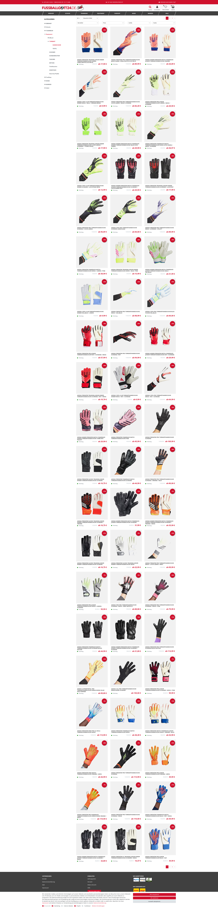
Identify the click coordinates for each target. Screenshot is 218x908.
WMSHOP (51, 13)
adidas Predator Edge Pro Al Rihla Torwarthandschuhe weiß (88, 731)
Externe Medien (68, 906)
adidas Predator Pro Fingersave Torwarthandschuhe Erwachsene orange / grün (91, 816)
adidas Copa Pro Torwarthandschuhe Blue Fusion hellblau (159, 312)
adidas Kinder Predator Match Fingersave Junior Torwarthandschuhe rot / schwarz (159, 354)
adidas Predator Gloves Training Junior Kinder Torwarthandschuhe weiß (124, 563)
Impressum (45, 888)
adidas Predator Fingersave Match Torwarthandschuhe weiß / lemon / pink (91, 270)
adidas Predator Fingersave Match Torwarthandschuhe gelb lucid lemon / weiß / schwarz (159, 145)
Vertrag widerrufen (94, 891)
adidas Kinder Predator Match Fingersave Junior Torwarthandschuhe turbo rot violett (91, 439)
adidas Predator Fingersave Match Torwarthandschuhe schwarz (122, 480)
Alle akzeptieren (154, 894)
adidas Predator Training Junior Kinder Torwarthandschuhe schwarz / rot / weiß (91, 396)
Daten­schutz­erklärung (99, 903)
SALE (167, 13)
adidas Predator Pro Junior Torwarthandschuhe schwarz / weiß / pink (160, 689)
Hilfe (89, 888)
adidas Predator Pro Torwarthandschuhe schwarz (159, 438)
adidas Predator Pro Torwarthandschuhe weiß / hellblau (125, 312)
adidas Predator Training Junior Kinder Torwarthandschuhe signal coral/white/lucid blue (90, 61)
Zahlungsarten (92, 879)
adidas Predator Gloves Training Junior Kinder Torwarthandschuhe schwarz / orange (90, 522)
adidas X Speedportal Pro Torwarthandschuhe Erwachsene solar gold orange (90, 690)
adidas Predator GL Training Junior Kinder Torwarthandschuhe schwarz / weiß (125, 857)
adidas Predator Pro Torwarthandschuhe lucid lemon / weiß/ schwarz (125, 102)
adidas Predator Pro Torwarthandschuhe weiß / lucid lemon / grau (159, 563)
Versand (90, 882)
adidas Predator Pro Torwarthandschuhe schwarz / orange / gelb (159, 480)
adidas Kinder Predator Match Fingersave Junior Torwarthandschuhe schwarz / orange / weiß (159, 522)
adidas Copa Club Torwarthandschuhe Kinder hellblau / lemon (90, 312)
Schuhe (67, 13)
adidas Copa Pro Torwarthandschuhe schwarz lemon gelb (124, 228)
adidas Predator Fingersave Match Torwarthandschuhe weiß (122, 731)
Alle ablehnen (154, 898)
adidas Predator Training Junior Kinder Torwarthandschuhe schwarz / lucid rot (159, 186)
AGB (43, 885)
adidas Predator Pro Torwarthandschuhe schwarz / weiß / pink (159, 605)
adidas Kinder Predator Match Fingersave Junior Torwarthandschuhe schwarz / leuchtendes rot (125, 187)
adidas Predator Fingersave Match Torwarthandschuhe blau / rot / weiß (158, 815)
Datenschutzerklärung (48, 882)
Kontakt (44, 879)
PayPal (79, 906)
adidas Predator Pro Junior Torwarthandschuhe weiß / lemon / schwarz (89, 606)
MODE (134, 13)
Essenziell (47, 906)
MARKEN (150, 13)
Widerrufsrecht (92, 885)
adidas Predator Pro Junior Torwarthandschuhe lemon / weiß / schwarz (157, 103)
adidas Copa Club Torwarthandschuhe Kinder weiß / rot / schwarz (124, 396)
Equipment (100, 13)
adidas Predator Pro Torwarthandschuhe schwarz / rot (125, 354)
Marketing (57, 906)
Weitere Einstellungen (98, 906)
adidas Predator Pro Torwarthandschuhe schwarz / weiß (125, 815)
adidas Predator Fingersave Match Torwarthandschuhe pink (122, 438)
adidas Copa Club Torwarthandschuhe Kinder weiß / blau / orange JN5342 (90, 102)
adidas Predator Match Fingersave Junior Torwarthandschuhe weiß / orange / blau (159, 731)
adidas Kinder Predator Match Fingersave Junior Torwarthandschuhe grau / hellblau (159, 271)
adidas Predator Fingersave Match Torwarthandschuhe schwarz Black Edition (89, 648)
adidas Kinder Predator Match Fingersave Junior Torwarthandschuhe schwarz (125, 521)
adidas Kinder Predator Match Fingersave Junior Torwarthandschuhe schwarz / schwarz (125, 648)
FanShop (117, 13)
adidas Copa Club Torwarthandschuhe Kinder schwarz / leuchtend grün (90, 186)
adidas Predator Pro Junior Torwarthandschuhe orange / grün (157, 773)
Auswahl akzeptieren (154, 901)
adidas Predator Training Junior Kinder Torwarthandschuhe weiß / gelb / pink (124, 270)
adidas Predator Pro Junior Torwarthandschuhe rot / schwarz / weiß (91, 354)
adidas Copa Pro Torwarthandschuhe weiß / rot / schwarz (158, 396)
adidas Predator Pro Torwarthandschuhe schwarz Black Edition (159, 647)
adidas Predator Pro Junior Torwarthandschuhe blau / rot (156, 857)
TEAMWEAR (84, 13)
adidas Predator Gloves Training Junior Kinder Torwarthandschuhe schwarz (90, 480)
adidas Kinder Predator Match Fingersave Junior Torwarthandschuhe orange (159, 60)
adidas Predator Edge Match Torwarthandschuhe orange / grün (89, 773)
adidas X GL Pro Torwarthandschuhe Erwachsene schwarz (123, 689)
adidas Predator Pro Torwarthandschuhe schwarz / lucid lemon (91, 228)
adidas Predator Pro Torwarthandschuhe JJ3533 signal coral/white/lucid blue (125, 60)
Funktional (87, 906)
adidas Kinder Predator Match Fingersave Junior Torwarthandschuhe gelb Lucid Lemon (125, 145)
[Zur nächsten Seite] (174, 18)
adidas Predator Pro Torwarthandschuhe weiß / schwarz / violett (159, 228)
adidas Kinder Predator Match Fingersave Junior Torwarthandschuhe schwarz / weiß (91, 858)
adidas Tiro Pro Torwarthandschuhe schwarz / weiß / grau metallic (123, 605)
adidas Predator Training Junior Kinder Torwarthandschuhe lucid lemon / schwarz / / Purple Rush (90, 145)
